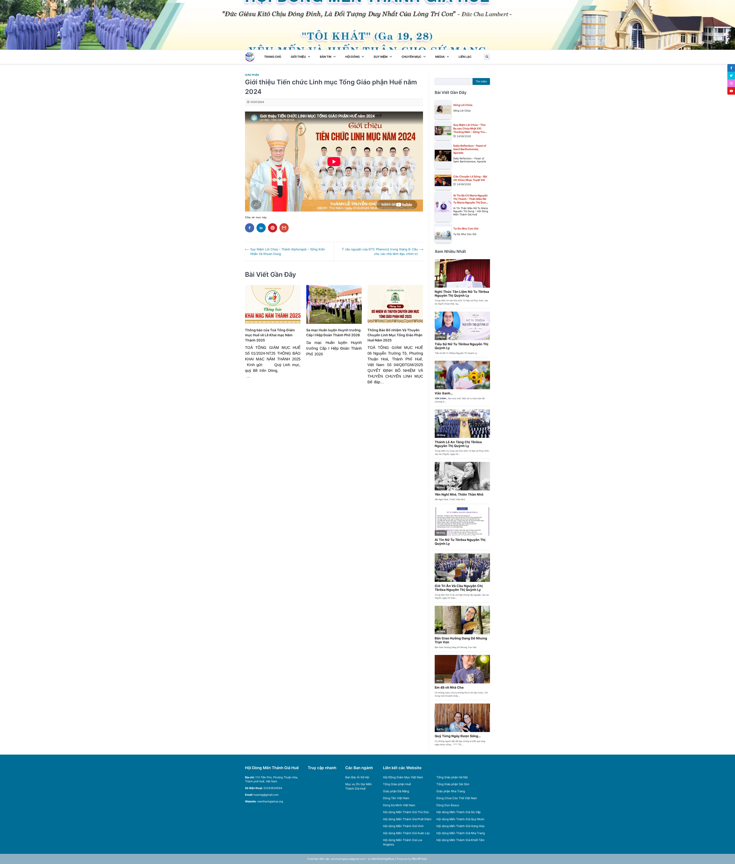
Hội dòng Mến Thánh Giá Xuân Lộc (406, 833)
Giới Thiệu (298, 57)
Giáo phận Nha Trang (450, 791)
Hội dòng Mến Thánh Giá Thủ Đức (406, 812)
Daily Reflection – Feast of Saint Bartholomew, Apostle (469, 149)
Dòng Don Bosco (447, 805)
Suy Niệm (381, 57)
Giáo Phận (252, 74)
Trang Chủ (272, 57)
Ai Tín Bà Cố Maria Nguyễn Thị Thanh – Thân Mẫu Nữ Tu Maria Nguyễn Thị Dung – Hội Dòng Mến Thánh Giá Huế (470, 202)
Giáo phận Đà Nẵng (396, 791)
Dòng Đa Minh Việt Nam (399, 805)
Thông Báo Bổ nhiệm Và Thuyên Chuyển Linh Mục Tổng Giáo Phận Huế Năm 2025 (395, 335)
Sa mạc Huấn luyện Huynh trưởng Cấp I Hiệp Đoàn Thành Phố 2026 (333, 332)
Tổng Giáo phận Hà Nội (452, 777)
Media (440, 57)
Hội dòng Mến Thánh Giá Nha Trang (460, 833)
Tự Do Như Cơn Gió (466, 228)
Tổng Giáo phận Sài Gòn (452, 784)
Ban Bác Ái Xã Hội (357, 777)
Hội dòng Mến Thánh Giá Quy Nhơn (460, 819)
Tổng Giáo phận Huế (397, 784)
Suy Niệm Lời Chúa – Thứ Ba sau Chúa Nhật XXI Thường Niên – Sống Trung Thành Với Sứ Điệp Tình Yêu (470, 132)
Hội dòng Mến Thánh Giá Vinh (403, 826)
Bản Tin (325, 57)
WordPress (419, 859)
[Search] (487, 57)
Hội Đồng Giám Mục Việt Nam (403, 777)
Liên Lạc (465, 57)
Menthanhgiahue (383, 859)
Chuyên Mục (411, 57)
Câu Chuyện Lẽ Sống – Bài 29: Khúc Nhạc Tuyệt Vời (470, 178)
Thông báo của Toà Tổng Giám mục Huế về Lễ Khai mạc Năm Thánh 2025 (270, 335)
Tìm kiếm (481, 81)
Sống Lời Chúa (462, 105)
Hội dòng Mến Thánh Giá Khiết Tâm (460, 840)
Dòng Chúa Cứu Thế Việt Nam (456, 798)
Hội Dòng (352, 57)
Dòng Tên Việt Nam (396, 798)
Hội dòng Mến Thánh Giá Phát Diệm (407, 819)
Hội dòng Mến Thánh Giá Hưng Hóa (460, 826)
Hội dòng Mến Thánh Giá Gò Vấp (458, 812)
